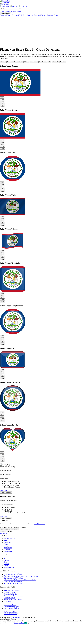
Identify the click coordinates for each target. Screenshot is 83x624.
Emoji (6, 562)
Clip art (6, 564)
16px (2, 97)
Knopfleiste (34, 62)
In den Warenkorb (6, 492)
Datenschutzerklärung (11, 614)
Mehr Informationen (39, 524)
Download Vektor (5, 15)
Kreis (15, 62)
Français (24, 6)
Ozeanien (7, 549)
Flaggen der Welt (9, 538)
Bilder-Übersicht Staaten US (13, 582)
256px (2, 106)
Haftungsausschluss (10, 612)
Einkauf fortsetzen (6, 531)
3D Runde (55, 62)
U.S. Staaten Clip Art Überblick (14, 574)
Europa (6, 546)
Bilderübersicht (9, 567)
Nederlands (7, 6)
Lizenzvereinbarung (10, 605)
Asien (6, 544)
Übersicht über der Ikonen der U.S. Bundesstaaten (20, 580)
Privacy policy (19, 623)
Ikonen (6, 565)
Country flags (16, 617)
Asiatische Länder (10, 592)
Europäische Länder (10, 594)
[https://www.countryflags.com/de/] (5, 1)
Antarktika (7, 542)
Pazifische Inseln (9, 598)
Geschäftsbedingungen (11, 607)
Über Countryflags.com (11, 608)
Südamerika (8, 551)
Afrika (6, 540)
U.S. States (7, 601)
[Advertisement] (41, 31)
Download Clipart (52, 15)
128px (2, 104)
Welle (20, 62)
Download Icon (28, 15)
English (16, 6)
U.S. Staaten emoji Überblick (13, 578)
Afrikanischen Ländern (11, 590)
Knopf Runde (43, 62)
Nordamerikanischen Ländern (13, 596)
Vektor (6, 558)
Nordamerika (8, 548)
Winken (26, 62)
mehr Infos (3, 490)
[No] (28, 623)
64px (2, 102)
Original (3, 62)
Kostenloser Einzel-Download (9, 529)
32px (2, 99)
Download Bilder (17, 15)
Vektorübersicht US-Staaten (13, 583)
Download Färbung (40, 15)
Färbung (6, 560)
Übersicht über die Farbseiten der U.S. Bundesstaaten (21, 576)
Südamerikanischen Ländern (13, 599)
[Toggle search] (1, 3)
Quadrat (9, 62)
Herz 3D (62, 62)
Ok (25, 623)
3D (50, 62)
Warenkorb (3, 533)
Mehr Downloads (6, 13)
